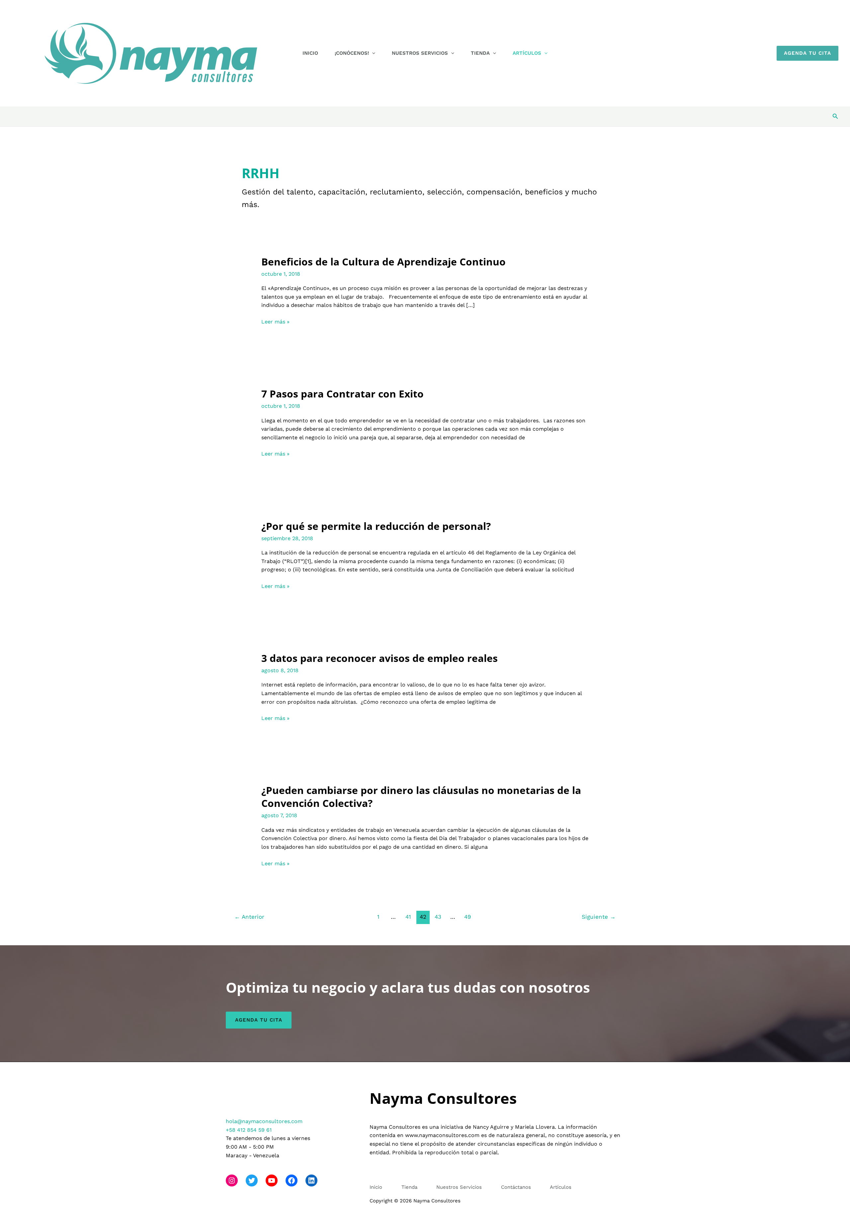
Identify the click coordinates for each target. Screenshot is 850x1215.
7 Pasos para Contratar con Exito (342, 393)
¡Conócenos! (352, 53)
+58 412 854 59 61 (249, 1130)
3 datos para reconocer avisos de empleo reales (379, 658)
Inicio (310, 53)
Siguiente (599, 916)
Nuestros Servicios (420, 53)
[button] (372, 53)
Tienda (480, 53)
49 (467, 916)
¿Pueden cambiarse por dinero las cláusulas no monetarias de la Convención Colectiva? (421, 796)
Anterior (249, 916)
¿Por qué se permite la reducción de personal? (376, 526)
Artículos (527, 53)
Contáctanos (516, 1187)
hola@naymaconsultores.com (264, 1121)
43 (438, 916)
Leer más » (275, 322)
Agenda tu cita (258, 1020)
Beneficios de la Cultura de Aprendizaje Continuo (383, 261)
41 (408, 916)
